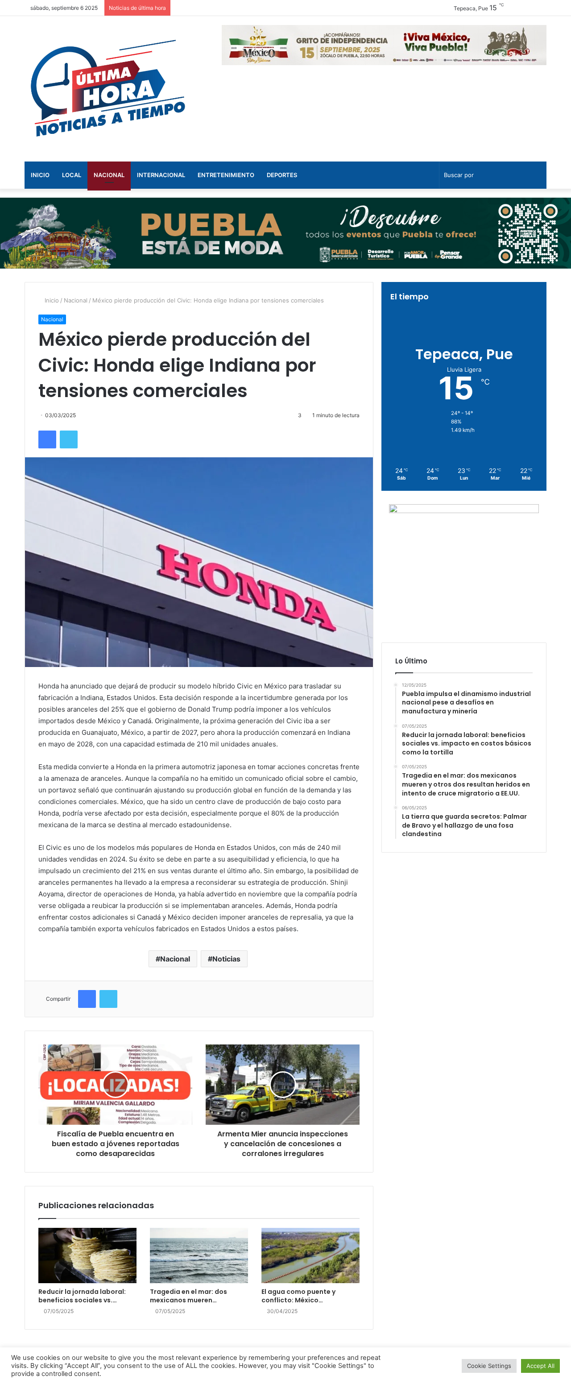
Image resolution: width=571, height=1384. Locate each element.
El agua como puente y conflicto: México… (298, 1296)
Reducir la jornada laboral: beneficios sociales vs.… (82, 1296)
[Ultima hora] (107, 89)
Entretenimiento (226, 174)
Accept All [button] (540, 1365)
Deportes (282, 174)
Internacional (161, 174)
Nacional (109, 174)
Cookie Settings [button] (489, 1365)
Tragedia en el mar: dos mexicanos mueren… (188, 1296)
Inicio (40, 174)
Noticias (226, 958)
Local (71, 174)
